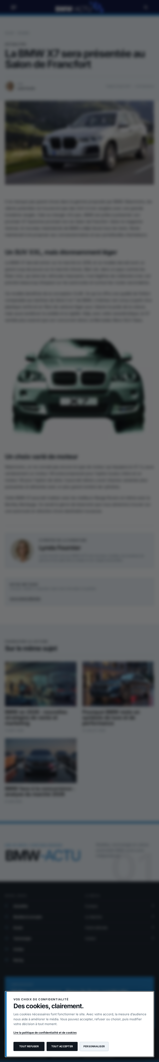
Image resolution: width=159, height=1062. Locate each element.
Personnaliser (94, 1046)
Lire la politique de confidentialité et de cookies (45, 1032)
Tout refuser (29, 1046)
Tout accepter (62, 1046)
